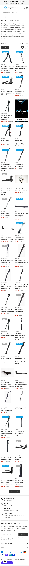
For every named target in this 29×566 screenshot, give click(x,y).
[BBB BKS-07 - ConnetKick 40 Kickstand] (21, 470)
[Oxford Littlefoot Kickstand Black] (21, 421)
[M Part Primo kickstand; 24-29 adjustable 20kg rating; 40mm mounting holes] (21, 130)
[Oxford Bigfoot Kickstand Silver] (7, 203)
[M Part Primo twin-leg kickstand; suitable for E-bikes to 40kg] (7, 57)
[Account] (24, 8)
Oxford (17, 89)
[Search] (26, 12)
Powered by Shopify (19, 559)
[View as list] (26, 47)
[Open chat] (5, 561)
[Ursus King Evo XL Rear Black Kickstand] (7, 228)
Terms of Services (22, 538)
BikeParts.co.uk (9, 559)
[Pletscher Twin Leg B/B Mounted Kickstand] (7, 105)
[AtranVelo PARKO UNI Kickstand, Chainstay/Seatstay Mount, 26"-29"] (7, 397)
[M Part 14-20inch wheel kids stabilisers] (21, 179)
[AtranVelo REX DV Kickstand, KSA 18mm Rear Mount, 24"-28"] (21, 250)
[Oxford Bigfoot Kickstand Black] (21, 154)
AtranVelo (4, 258)
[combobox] (14, 12)
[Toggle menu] (2, 8)
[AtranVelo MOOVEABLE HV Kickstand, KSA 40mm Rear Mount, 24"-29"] (7, 275)
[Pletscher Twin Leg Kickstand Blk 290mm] (7, 324)
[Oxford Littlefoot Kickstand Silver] (21, 228)
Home (2, 17)
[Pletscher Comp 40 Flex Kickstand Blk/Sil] (7, 299)
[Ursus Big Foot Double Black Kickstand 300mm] (21, 446)
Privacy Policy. (7, 539)
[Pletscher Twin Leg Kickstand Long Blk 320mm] (7, 421)
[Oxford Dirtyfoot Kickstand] (21, 81)
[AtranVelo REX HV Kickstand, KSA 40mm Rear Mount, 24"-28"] (21, 299)
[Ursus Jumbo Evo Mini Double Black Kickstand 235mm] (7, 470)
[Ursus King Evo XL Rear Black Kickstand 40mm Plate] (21, 372)
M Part (3, 64)
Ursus (2, 89)
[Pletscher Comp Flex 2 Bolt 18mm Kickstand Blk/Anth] (21, 275)
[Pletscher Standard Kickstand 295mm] (21, 397)
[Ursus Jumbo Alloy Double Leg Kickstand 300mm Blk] (7, 81)
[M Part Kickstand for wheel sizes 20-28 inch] (21, 57)
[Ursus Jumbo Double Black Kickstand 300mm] (7, 179)
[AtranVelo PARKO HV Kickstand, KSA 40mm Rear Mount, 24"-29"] (7, 250)
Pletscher (4, 113)
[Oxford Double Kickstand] (7, 130)
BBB (16, 211)
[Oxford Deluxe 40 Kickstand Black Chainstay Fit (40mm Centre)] (21, 348)
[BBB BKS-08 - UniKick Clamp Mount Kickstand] (21, 203)
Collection (9, 17)
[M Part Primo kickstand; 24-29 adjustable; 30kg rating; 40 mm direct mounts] (7, 446)
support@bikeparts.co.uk (11, 510)
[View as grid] (22, 47)
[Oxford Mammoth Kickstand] (7, 348)
